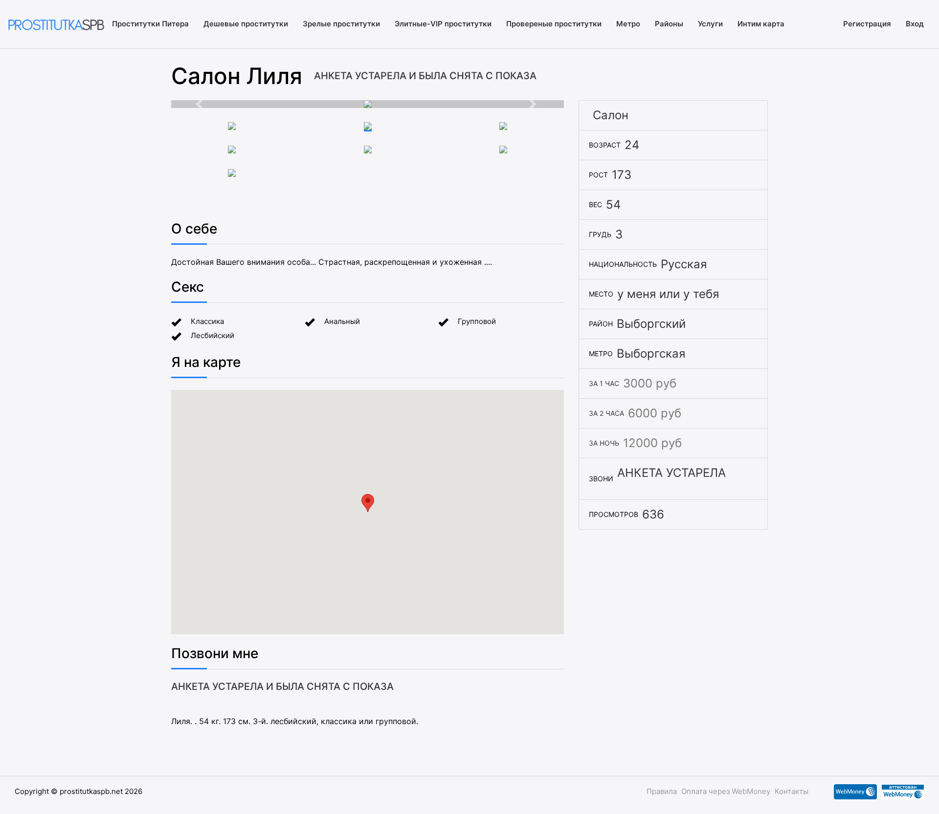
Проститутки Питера (150, 23)
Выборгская (651, 353)
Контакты (791, 791)
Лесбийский (212, 335)
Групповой (477, 321)
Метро (628, 23)
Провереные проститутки (554, 23)
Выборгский (651, 324)
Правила (662, 791)
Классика (207, 321)
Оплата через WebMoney (725, 791)
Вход (915, 23)
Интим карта (761, 23)
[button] (200, 104)
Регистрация (867, 23)
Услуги (710, 23)
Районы (669, 23)
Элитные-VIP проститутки (443, 23)
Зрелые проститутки (341, 23)
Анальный (342, 321)
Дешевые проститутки (245, 23)
